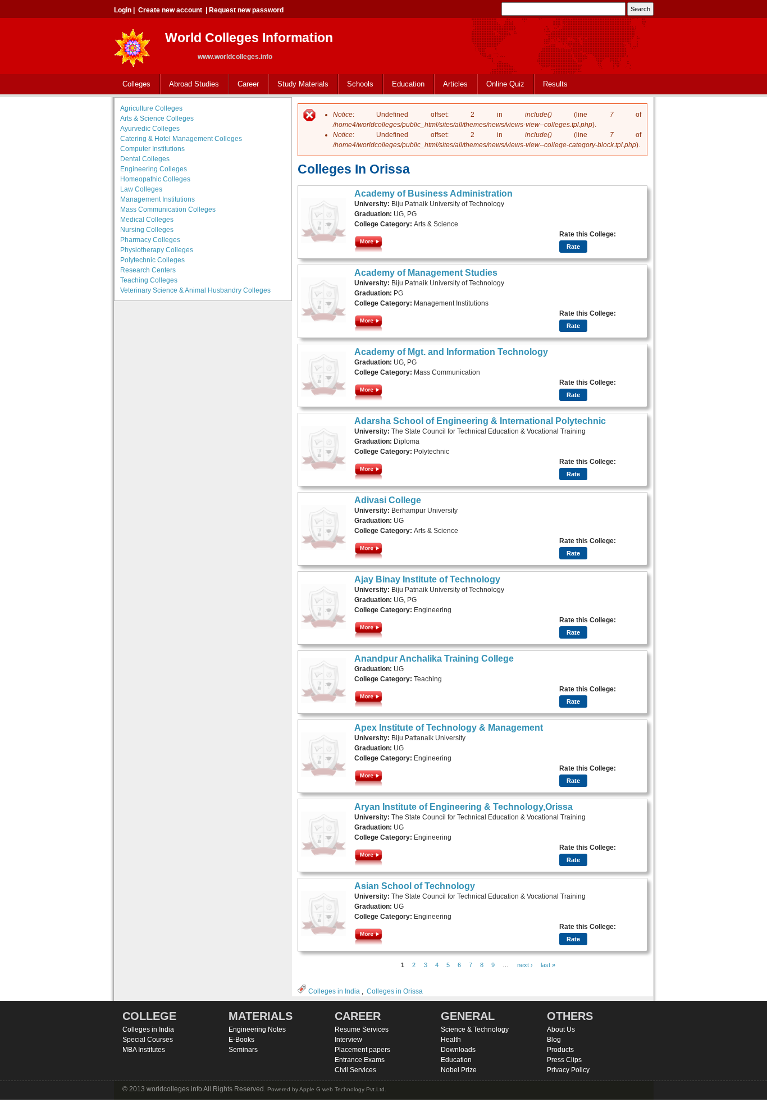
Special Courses (147, 1040)
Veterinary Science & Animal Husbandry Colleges (195, 290)
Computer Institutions (152, 149)
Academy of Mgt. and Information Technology (451, 352)
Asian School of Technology (414, 886)
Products (560, 1050)
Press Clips (564, 1060)
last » (548, 965)
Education (403, 84)
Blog (554, 1040)
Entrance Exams (360, 1060)
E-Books (241, 1040)
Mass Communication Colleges (168, 209)
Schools (356, 84)
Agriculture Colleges (151, 108)
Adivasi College (387, 500)
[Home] (132, 44)
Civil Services (355, 1070)
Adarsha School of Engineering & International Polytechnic (480, 421)
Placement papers (362, 1050)
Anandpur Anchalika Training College (434, 658)
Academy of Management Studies (425, 272)
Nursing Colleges (147, 230)
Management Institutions (157, 199)
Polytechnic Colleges (152, 260)
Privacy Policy (568, 1070)
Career (244, 84)
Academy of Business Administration (433, 193)
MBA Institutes (143, 1050)
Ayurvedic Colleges (150, 129)
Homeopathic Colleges (155, 179)
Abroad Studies (190, 84)
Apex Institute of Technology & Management (448, 727)
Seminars (243, 1050)
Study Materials (298, 84)
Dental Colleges (145, 159)
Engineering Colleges (153, 169)
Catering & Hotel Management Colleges (181, 139)
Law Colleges (141, 189)
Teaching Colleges (148, 280)
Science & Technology (475, 1029)
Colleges (132, 84)
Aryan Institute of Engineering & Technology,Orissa (463, 807)
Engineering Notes (257, 1029)
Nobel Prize (459, 1070)
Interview (348, 1040)
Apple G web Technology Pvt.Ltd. (342, 1089)
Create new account (170, 10)
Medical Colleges (147, 220)
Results (555, 84)
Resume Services (362, 1029)
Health (451, 1040)
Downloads (458, 1050)
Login (122, 10)
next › (525, 965)
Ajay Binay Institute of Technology (427, 579)
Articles (455, 84)
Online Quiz (505, 84)
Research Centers (148, 270)
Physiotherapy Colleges (156, 250)
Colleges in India (334, 991)
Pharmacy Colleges (150, 240)
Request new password (246, 10)
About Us (561, 1029)
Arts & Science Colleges (157, 118)
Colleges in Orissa (395, 991)
